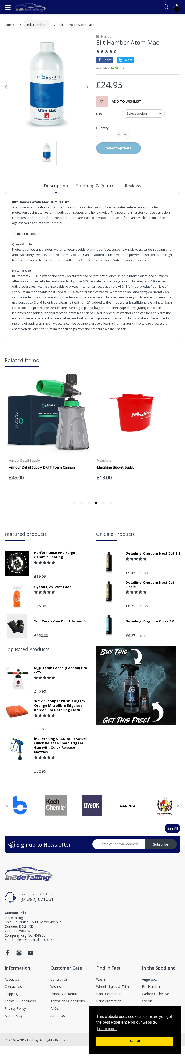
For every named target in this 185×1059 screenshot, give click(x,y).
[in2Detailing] (30, 7)
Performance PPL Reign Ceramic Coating (54, 555)
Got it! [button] (135, 1041)
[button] (107, 51)
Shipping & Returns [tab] (96, 186)
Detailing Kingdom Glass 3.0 (150, 621)
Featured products (26, 534)
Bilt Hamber (36, 24)
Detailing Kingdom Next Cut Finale (150, 584)
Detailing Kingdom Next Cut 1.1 (153, 553)
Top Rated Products (27, 649)
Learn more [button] (107, 1029)
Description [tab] (56, 186)
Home (9, 24)
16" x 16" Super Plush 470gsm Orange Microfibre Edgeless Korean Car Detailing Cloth (59, 705)
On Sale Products (115, 534)
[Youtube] (30, 954)
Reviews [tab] (133, 186)
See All (172, 828)
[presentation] (7, 805)
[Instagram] (19, 954)
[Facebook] (7, 954)
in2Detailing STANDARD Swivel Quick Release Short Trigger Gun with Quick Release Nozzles (60, 745)
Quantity (102, 128)
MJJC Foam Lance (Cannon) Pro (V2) (60, 670)
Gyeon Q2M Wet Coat (52, 587)
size (99, 113)
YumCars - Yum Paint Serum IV (60, 621)
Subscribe (160, 844)
